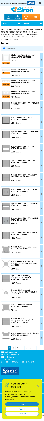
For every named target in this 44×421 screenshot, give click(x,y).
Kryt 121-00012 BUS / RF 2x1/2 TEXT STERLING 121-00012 (25, 205)
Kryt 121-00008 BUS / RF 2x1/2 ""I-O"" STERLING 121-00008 (24, 176)
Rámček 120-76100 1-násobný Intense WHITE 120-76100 (23, 56)
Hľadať (9, 18)
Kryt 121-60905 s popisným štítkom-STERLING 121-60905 (25, 334)
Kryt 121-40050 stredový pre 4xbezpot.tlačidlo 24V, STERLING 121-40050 (24, 263)
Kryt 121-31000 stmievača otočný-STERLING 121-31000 (24, 248)
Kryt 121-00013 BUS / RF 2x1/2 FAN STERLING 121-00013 (24, 219)
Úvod (3, 29)
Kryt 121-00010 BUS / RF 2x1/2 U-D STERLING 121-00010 (24, 190)
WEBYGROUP (22, 419)
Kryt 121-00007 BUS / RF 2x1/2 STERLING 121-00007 (23, 161)
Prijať (22, 404)
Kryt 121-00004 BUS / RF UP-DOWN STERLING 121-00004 (24, 133)
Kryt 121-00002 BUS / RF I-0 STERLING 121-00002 (22, 118)
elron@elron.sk (6, 359)
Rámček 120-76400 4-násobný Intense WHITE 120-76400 (23, 71)
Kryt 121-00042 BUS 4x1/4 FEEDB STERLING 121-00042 (24, 233)
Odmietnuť (22, 414)
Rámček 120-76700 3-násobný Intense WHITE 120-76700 (23, 81)
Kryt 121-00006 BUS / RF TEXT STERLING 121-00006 (23, 147)
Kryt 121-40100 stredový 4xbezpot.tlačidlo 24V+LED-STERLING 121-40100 (22, 277)
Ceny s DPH (10, 48)
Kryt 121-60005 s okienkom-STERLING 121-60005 (22, 305)
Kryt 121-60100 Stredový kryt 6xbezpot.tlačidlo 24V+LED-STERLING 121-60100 (22, 321)
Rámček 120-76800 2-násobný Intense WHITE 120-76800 (23, 92)
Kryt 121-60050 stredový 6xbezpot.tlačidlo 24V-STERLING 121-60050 (24, 292)
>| (34, 348)
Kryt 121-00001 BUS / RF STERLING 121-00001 (25, 104)
